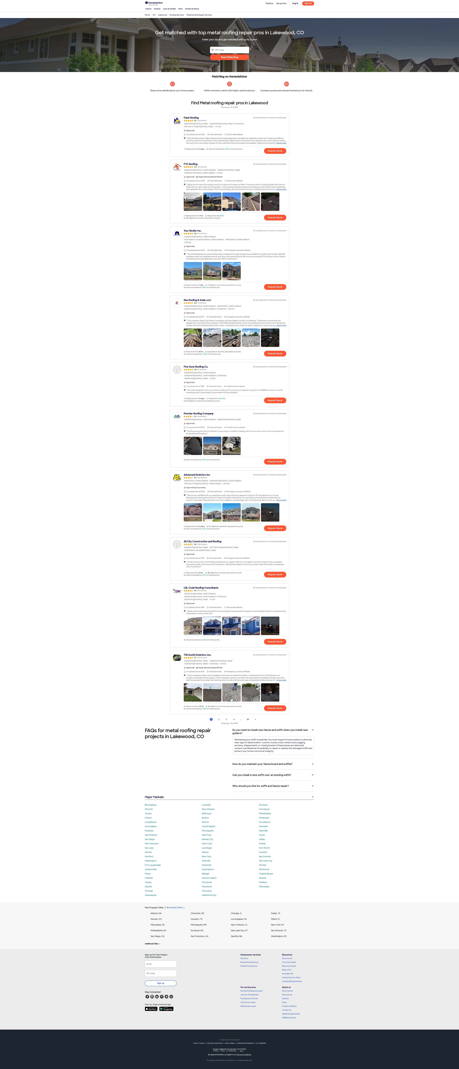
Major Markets (154, 797)
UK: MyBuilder (261, 1043)
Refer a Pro (286, 970)
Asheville (206, 861)
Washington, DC (279, 936)
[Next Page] (255, 719)
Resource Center (289, 966)
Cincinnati (207, 882)
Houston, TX (196, 919)
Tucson (148, 813)
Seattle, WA (236, 936)
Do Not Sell (231, 1050)
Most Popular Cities (154, 907)
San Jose (149, 848)
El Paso (262, 843)
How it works (287, 991)
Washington (150, 861)
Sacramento (151, 835)
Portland (263, 805)
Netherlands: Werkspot (245, 1043)
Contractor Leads (247, 1002)
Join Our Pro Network (249, 995)
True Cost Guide (289, 962)
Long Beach (150, 822)
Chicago (149, 891)
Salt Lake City (265, 861)
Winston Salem (209, 878)
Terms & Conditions (244, 1055)
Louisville (206, 805)
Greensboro (208, 869)
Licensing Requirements (292, 981)
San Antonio (265, 856)
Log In (295, 3)
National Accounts (248, 1006)
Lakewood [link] (162, 15)
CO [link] (154, 15)
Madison (263, 882)
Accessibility (241, 1050)
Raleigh (205, 873)
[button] (193, 201)
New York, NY (277, 925)
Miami (148, 873)
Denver (148, 852)
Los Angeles (151, 826)
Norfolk (262, 865)
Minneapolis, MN (198, 925)
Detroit (205, 822)
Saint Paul (206, 835)
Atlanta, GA (156, 913)
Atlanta (148, 886)
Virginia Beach (266, 873)
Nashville (263, 830)
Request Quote (275, 151)
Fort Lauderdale (153, 865)
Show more (281, 143)
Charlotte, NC (197, 913)
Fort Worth (264, 848)
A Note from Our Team (291, 977)
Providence (264, 822)
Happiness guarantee (291, 1014)
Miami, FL (275, 919)
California (222, 1050)
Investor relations (289, 1006)
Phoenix (149, 809)
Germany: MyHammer (215, 1043)
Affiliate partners (289, 1018)
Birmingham (151, 805)
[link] (229, 122)
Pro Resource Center (249, 998)
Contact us (286, 1010)
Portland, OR (197, 930)
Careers (285, 998)
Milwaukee (264, 886)
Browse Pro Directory (249, 962)
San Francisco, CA (199, 936)
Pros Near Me (287, 974)
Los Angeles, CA (239, 919)
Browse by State (174, 907)
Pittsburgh (264, 818)
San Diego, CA (157, 936)
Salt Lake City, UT (239, 930)
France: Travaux (199, 1043)
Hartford (149, 856)
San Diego (150, 839)
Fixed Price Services (248, 966)
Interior (148, 9)
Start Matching (229, 57)
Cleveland (207, 886)
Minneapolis (207, 830)
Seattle (262, 878)
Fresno (148, 818)
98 (248, 719)
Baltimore (206, 813)
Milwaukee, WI (157, 925)
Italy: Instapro (230, 1043)
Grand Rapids (208, 826)
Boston (205, 818)
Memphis (263, 826)
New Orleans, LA (239, 925)
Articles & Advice (192, 9)
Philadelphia (265, 813)
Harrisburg (264, 809)
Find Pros (244, 958)
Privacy (215, 1050)
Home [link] (147, 15)
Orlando (149, 878)
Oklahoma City (209, 895)
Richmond (264, 869)
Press (284, 1002)
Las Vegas (207, 848)
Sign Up (308, 3)
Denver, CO (156, 919)
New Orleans (208, 809)
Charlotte (206, 865)
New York (206, 856)
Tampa (148, 882)
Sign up (160, 983)
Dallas (262, 839)
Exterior (157, 9)
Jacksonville (151, 869)
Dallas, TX (275, 913)
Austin (262, 835)
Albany (205, 852)
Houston (263, 852)
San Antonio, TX (278, 930)
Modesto (149, 830)
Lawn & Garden (169, 9)
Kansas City (207, 839)
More (180, 9)
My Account (287, 958)
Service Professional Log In (251, 991)
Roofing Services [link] (177, 15)
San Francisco (151, 843)
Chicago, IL (236, 913)
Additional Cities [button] (151, 944)
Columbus (207, 891)
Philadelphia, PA (158, 930)
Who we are (287, 995)
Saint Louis (207, 843)
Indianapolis (150, 895)
